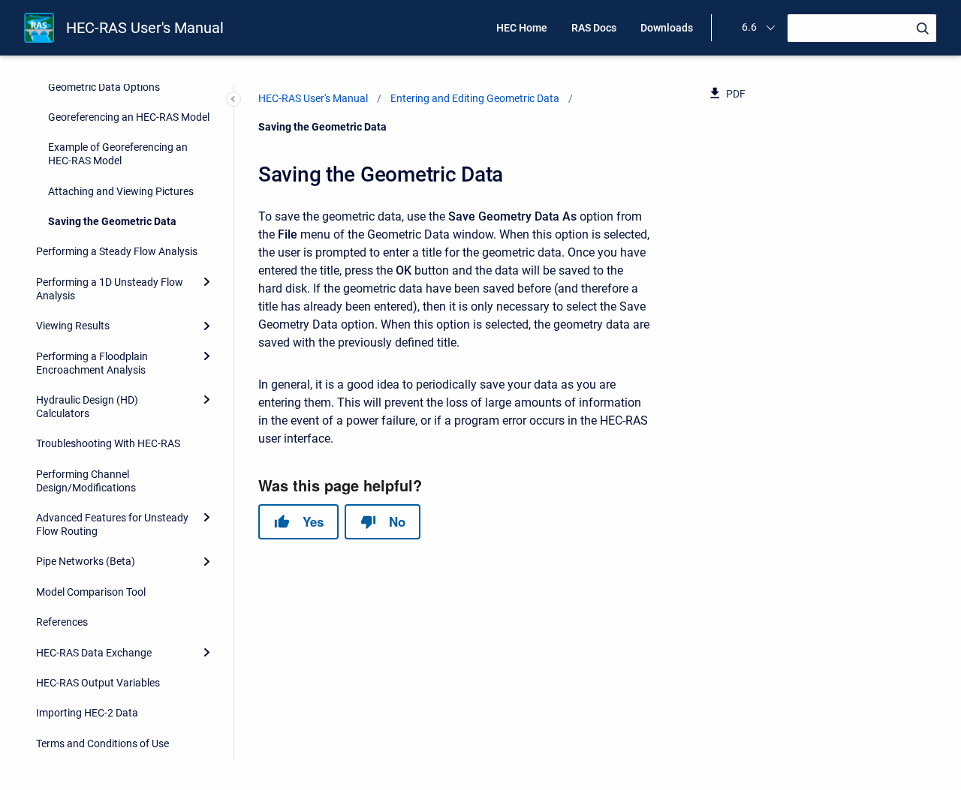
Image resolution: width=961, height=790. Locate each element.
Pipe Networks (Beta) (85, 562)
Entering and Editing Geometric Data (474, 98)
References (62, 622)
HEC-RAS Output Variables (98, 683)
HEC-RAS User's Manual (145, 28)
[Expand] (206, 282)
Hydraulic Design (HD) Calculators (87, 406)
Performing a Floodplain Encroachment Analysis (92, 363)
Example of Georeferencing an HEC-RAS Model (118, 154)
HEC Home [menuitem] (521, 28)
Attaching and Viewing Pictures (121, 191)
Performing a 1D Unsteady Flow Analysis (109, 289)
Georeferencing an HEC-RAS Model (128, 117)
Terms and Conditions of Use (102, 743)
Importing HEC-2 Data (87, 713)
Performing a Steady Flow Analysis (116, 252)
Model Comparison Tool (91, 592)
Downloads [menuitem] (666, 28)
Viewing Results (73, 326)
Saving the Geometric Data (112, 221)
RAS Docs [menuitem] (593, 28)
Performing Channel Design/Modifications (86, 481)
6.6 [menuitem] (749, 27)
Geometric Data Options (104, 87)
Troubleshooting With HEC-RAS (108, 444)
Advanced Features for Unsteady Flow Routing (112, 524)
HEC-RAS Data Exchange (94, 653)
